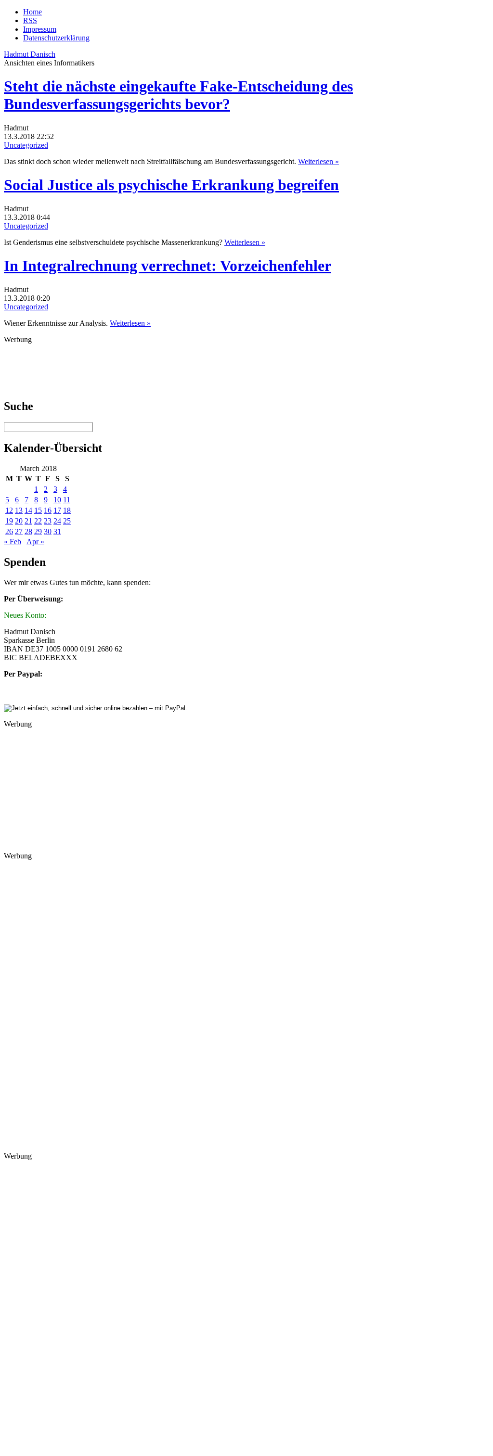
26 (9, 531)
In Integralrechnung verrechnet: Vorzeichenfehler (167, 265)
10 (57, 500)
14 (28, 510)
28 (28, 531)
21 (28, 521)
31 (57, 531)
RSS (30, 20)
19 (9, 521)
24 (57, 521)
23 (48, 521)
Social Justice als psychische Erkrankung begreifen (171, 184)
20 (19, 521)
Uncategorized (26, 145)
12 (9, 510)
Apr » (35, 541)
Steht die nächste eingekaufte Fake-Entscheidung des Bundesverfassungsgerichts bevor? (178, 95)
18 (67, 510)
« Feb (12, 541)
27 (19, 531)
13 (19, 510)
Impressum (39, 29)
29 (38, 531)
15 (38, 510)
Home (32, 12)
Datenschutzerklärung (56, 38)
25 (67, 521)
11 (66, 500)
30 (48, 531)
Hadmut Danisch (29, 54)
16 (48, 510)
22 (38, 521)
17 (57, 510)
